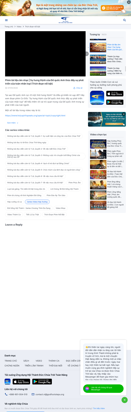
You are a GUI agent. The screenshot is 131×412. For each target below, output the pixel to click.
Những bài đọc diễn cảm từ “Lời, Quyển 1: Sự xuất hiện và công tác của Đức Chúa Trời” (43, 136)
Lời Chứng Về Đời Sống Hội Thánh (64, 189)
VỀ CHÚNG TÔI (75, 365)
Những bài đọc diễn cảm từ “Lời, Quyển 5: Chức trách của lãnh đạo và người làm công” (43, 170)
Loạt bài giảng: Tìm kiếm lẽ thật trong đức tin (26, 189)
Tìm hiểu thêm (99, 408)
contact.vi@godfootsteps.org (50, 394)
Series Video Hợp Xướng (37, 202)
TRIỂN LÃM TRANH (34, 365)
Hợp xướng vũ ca (14, 202)
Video (19, 26)
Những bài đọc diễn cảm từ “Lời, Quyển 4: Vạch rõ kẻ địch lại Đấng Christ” (38, 163)
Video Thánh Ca (14, 214)
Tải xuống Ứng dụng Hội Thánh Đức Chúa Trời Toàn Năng (36, 375)
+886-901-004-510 (18, 394)
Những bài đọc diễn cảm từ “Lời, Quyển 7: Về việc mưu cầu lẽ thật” (35, 182)
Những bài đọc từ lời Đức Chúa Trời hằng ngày (26, 142)
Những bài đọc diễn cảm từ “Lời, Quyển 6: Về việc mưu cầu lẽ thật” (35, 176)
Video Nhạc (61, 208)
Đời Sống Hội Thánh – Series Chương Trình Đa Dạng (28, 208)
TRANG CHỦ (11, 360)
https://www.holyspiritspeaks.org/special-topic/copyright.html (35, 115)
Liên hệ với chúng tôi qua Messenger (101, 388)
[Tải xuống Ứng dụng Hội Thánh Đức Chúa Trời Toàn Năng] (7, 381)
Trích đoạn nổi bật (32, 26)
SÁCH (26, 360)
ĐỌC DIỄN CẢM (73, 360)
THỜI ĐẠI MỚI (55, 365)
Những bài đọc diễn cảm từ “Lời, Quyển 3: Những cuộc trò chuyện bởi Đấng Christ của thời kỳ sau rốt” (43, 156)
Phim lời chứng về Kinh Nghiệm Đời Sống (24, 195)
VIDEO (39, 360)
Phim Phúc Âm (75, 182)
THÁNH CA (53, 360)
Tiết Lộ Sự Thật (32, 214)
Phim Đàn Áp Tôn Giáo (56, 195)
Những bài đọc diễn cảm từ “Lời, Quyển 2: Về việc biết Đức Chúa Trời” (36, 149)
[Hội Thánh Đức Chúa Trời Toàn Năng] (65, 20)
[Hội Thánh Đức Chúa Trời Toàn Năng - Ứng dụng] (97, 97)
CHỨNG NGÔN (12, 365)
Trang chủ (9, 26)
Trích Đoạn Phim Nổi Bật (54, 214)
